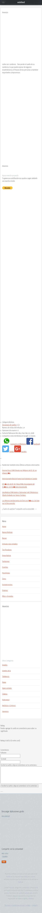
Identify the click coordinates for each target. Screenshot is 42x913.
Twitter (11, 452)
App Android (6, 816)
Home (4, 526)
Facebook (36, 444)
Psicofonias (6, 573)
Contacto (35, 905)
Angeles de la (6, 671)
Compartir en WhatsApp (18, 444)
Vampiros (5, 711)
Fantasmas (5, 561)
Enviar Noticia (6, 556)
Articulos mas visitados (9, 544)
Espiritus (5, 567)
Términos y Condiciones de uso (14, 905)
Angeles (4, 665)
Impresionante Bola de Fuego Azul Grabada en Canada (19, 479)
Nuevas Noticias (7, 532)
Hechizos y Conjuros (9, 706)
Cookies (27, 905)
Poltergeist (5, 700)
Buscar (4, 538)
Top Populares (7, 550)
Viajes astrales (7, 688)
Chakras (4, 694)
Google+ (24, 452)
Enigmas (5, 590)
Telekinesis (5, 677)
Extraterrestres (7, 585)
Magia (4, 682)
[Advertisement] (21, 39)
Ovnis (4, 579)
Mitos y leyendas (7, 596)
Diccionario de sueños (9, 425)
